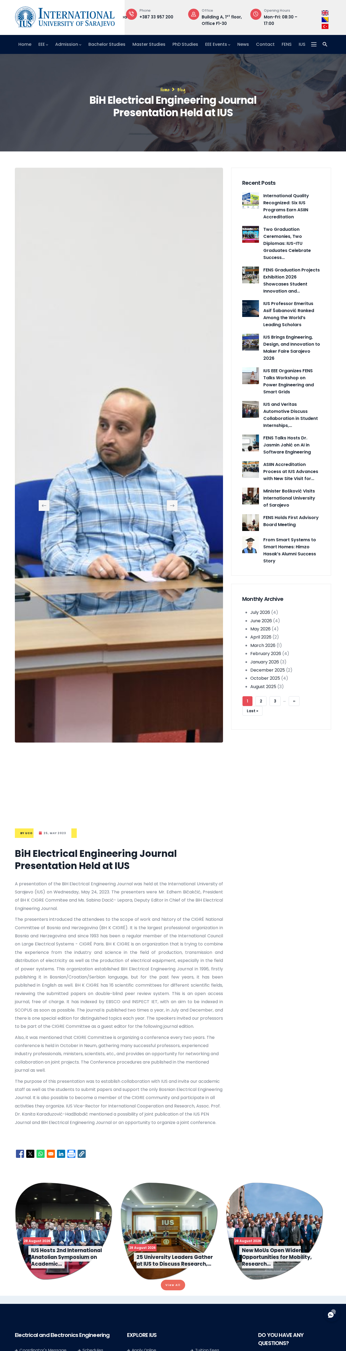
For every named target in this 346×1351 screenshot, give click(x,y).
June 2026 (261, 621)
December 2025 (267, 670)
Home (24, 44)
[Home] (65, 16)
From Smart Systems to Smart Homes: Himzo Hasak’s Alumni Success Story (289, 550)
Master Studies (148, 44)
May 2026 (260, 629)
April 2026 (260, 637)
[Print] (71, 1154)
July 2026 (260, 612)
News (243, 44)
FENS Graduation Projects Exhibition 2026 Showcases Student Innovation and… (291, 280)
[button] (82, 1154)
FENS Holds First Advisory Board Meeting (291, 521)
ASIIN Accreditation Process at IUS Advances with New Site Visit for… (290, 471)
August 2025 (263, 686)
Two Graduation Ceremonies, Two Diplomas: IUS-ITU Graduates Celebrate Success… (287, 243)
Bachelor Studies (106, 44)
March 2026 (262, 645)
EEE (41, 44)
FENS (287, 44)
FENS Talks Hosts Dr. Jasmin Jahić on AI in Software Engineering (287, 445)
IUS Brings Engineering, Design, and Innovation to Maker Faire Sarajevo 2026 (291, 347)
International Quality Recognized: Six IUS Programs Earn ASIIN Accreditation (286, 206)
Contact (265, 44)
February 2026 (265, 653)
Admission (66, 44)
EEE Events (216, 44)
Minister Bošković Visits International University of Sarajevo (289, 498)
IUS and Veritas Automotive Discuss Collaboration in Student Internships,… (290, 415)
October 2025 (265, 678)
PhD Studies (185, 44)
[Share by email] (51, 1154)
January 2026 (264, 662)
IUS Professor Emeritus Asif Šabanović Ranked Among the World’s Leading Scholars (288, 314)
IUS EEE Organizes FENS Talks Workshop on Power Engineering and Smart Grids (288, 381)
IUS (302, 44)
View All (173, 1285)
